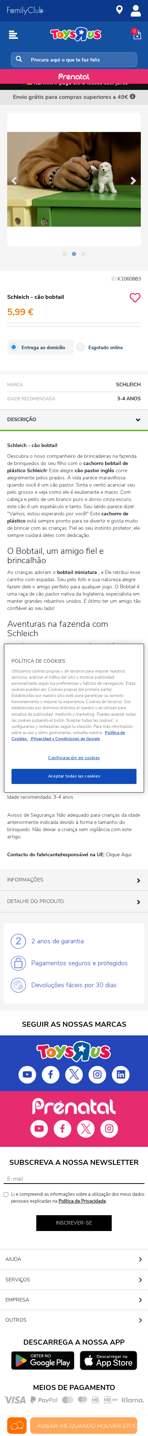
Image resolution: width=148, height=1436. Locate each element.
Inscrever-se (74, 1223)
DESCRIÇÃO (21, 419)
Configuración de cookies (74, 758)
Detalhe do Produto (35, 901)
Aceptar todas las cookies (74, 776)
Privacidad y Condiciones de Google (65, 739)
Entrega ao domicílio (43, 348)
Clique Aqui (118, 854)
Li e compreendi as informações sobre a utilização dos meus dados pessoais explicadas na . (77, 1197)
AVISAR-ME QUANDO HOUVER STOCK (87, 1426)
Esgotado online (105, 348)
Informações (25, 879)
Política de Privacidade (82, 1201)
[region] (74, 718)
